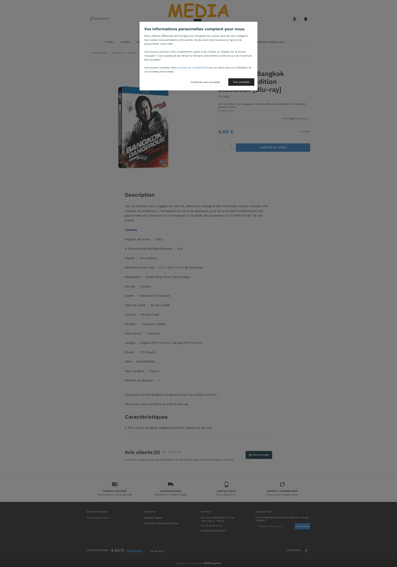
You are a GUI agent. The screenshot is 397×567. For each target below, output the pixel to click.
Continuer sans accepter (205, 82)
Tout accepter (241, 81)
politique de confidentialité (192, 67)
